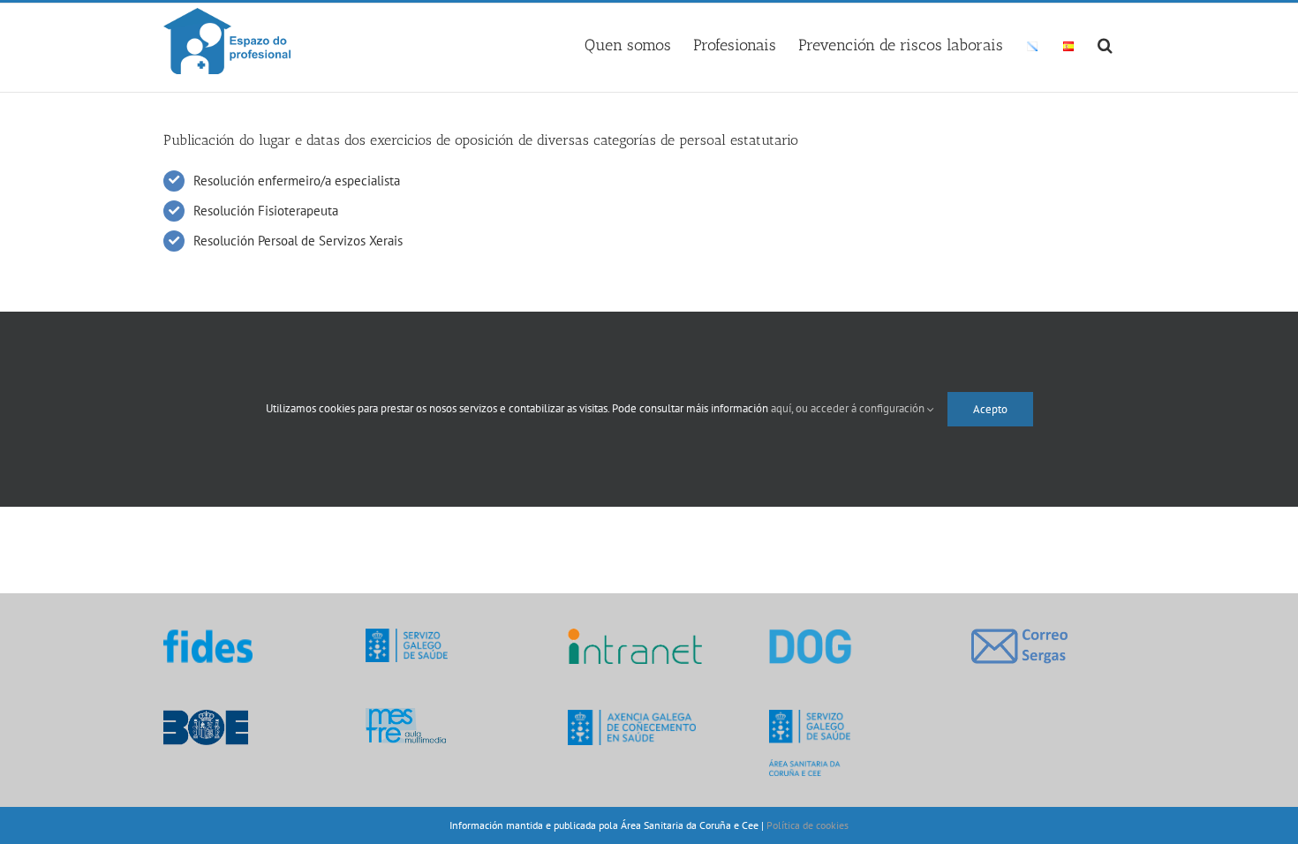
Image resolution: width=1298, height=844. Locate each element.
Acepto (990, 409)
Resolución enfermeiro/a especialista (296, 180)
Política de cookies (807, 825)
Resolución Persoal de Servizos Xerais (298, 240)
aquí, (783, 408)
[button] (1105, 42)
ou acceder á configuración (861, 408)
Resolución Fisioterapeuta (265, 210)
